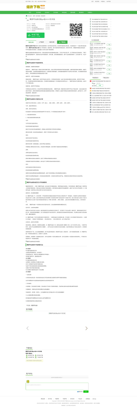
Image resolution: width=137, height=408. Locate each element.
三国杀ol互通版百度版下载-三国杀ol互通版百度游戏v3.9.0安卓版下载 (101, 93)
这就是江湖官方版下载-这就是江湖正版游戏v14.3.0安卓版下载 (101, 100)
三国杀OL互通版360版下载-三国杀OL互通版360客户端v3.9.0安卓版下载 (101, 103)
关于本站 (50, 398)
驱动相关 (81, 12)
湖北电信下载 (31, 355)
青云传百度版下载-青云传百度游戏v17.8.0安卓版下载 (98, 24)
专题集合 (103, 1)
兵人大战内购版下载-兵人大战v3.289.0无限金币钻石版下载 (101, 96)
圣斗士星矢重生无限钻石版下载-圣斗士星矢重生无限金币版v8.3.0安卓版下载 (101, 112)
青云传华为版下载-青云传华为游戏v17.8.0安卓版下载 (98, 34)
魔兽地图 (72, 12)
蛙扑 (37, 45)
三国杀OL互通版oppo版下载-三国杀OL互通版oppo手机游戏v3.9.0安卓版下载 (101, 107)
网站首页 (43, 398)
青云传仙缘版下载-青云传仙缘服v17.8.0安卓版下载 (100, 29)
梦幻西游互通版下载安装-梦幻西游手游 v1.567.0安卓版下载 (100, 91)
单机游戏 (64, 12)
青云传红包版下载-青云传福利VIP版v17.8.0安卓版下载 (99, 27)
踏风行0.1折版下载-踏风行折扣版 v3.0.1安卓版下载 (99, 52)
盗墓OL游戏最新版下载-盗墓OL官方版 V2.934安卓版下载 (100, 68)
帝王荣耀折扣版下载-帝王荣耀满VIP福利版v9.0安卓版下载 (99, 60)
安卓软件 (47, 12)
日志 (41, 245)
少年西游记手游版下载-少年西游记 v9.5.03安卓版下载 (99, 72)
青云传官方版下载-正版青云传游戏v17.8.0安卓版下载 (98, 36)
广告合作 (80, 398)
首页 (92, 1)
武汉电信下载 (40, 355)
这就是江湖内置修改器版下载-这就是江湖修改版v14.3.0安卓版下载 (101, 81)
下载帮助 (57, 398)
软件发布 (72, 398)
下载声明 (65, 398)
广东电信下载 (40, 357)
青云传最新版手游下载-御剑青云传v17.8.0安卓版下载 (98, 19)
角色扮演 (43, 15)
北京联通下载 (31, 357)
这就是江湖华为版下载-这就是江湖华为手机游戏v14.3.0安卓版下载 (101, 98)
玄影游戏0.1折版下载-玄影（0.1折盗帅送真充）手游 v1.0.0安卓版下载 (99, 48)
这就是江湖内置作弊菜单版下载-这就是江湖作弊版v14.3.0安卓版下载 (101, 89)
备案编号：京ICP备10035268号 (68, 405)
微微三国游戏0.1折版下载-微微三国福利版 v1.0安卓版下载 (99, 56)
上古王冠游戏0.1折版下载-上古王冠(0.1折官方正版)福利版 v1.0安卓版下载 (99, 43)
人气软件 (41, 42)
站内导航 (109, 1)
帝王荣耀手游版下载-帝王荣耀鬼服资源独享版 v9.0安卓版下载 (99, 64)
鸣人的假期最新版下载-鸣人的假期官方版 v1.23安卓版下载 (101, 105)
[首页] (37, 7)
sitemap (94, 398)
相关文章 (51, 42)
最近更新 (97, 1)
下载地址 (63, 42)
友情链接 (88, 398)
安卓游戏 (55, 12)
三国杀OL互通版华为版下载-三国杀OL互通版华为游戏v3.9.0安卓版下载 (101, 110)
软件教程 (38, 12)
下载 (109, 44)
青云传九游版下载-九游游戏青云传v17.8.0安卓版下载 (98, 22)
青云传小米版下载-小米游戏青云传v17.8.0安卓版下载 (98, 31)
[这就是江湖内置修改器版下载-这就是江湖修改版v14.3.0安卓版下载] (94, 85)
